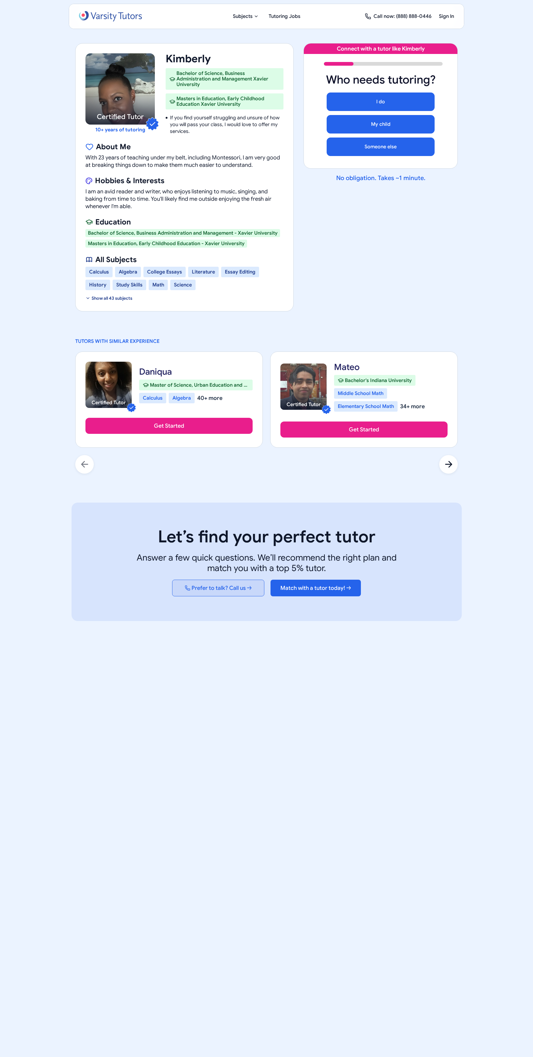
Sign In (446, 16)
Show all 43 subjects (112, 298)
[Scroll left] (84, 464)
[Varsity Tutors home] (110, 16)
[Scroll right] (448, 464)
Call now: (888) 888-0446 (403, 16)
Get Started (169, 425)
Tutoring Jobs (284, 16)
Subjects (243, 16)
